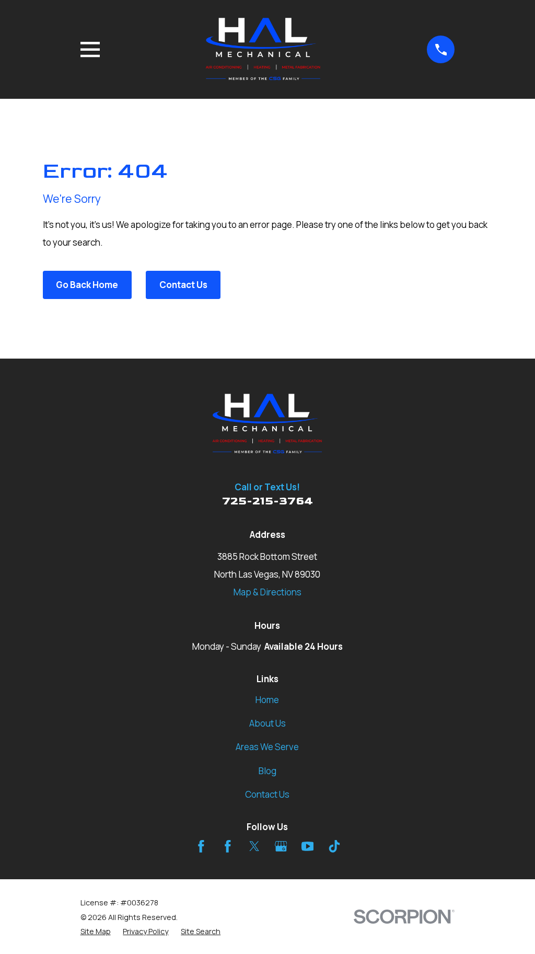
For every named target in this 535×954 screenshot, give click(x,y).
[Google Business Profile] (281, 846)
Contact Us (183, 285)
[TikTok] (334, 846)
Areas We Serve (267, 747)
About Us (267, 723)
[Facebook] (201, 846)
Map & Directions (267, 592)
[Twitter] (254, 846)
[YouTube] (307, 846)
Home (267, 700)
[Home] (263, 49)
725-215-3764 (267, 501)
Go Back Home (87, 285)
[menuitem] (95, 931)
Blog (267, 771)
